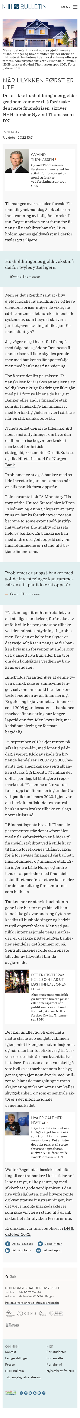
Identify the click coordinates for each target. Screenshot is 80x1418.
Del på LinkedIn (21, 1250)
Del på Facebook (22, 1244)
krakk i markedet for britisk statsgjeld (35, 446)
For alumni (54, 1364)
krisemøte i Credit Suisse (49, 452)
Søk (68, 1275)
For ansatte (55, 1358)
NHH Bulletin (14, 1371)
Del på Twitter (53, 1244)
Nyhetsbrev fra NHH (61, 1371)
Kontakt (10, 1352)
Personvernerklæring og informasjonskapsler (32, 1303)
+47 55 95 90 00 (30, 1292)
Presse (10, 1364)
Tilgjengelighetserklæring (23, 1377)
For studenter (56, 1352)
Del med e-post (52, 1250)
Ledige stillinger (16, 1358)
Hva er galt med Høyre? (47, 1120)
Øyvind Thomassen (42, 157)
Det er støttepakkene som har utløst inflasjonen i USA (49, 982)
